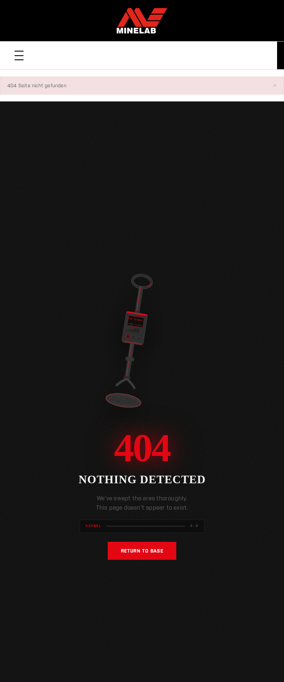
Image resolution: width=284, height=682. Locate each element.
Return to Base (142, 551)
